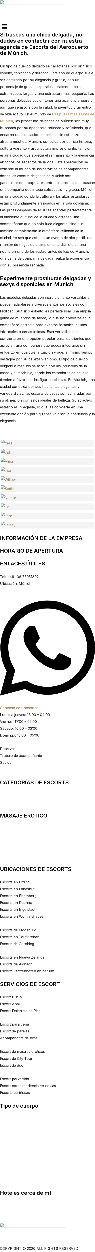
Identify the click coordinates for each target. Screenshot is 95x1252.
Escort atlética (12, 1118)
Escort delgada (12, 1166)
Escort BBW (10, 1125)
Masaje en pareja (14, 829)
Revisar (6, 769)
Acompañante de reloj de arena (26, 1179)
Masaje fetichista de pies (20, 849)
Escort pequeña (13, 1139)
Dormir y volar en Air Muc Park (26, 1206)
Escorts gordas (12, 802)
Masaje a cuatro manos (19, 856)
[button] (47, 27)
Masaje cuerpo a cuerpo (20, 835)
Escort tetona (11, 1146)
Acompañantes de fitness (21, 795)
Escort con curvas (15, 1159)
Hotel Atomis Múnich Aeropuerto (28, 1213)
